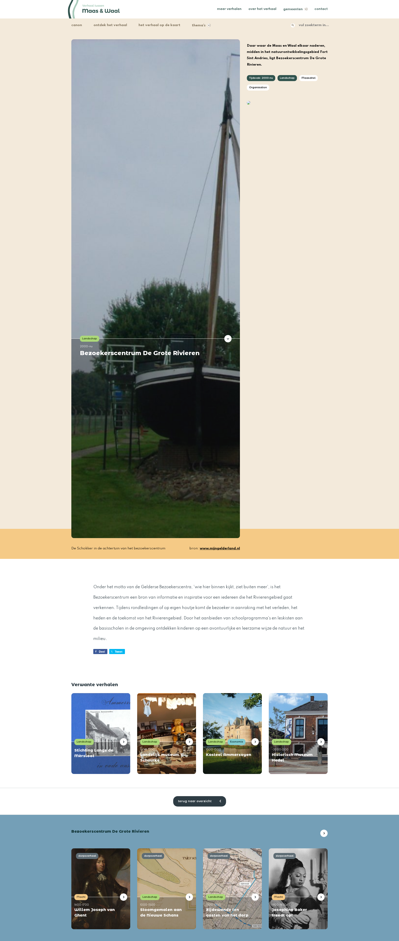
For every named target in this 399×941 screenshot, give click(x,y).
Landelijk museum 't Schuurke (161, 757)
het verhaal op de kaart (159, 25)
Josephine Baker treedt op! (289, 912)
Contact (321, 9)
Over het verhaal (262, 9)
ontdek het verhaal (110, 25)
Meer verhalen (229, 9)
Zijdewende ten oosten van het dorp (227, 912)
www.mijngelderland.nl (220, 548)
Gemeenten (293, 9)
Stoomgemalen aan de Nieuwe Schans (161, 912)
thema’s (199, 25)
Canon (76, 25)
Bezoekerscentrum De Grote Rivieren (140, 352)
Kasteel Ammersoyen (228, 754)
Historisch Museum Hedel (292, 757)
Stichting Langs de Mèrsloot (93, 753)
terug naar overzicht (195, 801)
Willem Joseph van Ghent (94, 912)
